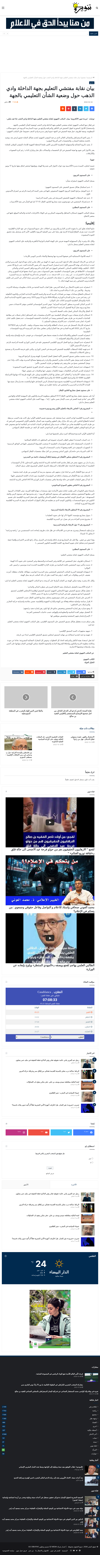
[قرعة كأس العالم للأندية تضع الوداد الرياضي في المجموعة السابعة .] (91, 1377)
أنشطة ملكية (92, 1430)
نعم (90, 1159)
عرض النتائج (50, 1173)
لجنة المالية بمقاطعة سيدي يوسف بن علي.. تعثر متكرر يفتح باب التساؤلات (63, 33)
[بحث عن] (97, 8)
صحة (95, 1442)
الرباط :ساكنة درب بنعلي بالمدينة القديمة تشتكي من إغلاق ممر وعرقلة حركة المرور (49, 1071)
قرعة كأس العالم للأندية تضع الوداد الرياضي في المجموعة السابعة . (59, 1374)
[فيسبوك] (92, 108)
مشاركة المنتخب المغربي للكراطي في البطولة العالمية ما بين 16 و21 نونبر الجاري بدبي (52, 1385)
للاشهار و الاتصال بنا (42, 1551)
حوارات (94, 1454)
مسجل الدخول (79, 779)
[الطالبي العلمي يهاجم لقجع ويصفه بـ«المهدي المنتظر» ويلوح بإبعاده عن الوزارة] (50, 938)
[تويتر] (86, 108)
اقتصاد (94, 1422)
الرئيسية (90, 77)
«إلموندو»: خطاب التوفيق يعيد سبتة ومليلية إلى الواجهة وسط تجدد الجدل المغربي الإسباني (51, 1467)
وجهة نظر (93, 1418)
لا (90, 1163)
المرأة (94, 1450)
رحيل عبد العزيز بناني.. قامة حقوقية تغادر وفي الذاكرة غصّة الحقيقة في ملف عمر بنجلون (47, 1060)
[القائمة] (3, 8)
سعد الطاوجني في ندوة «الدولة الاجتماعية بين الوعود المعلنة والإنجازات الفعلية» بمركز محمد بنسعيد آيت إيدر (44, 1530)
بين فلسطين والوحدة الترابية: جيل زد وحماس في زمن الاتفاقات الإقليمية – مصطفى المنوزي (19, 754)
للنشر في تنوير (55, 1551)
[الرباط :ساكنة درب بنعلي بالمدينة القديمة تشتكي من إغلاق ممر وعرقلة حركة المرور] (87, 1074)
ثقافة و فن (93, 1407)
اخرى (95, 1426)
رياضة (94, 1411)
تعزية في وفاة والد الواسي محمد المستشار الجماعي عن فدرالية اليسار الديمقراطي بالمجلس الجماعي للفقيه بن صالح (56, 1391)
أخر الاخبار (93, 1434)
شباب (95, 1438)
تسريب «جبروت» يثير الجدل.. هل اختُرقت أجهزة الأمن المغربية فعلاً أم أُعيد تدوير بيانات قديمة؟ (45, 1105)
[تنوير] (82, 8)
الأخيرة (74, 1184)
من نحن (31, 1551)
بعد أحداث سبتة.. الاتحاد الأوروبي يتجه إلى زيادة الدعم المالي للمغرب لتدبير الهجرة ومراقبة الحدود (48, 1478)
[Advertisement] (50, 54)
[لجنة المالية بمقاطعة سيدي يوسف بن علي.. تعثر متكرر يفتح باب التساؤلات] (87, 1085)
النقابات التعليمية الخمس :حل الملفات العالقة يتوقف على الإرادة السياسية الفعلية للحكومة (49, 739)
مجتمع (83, 77)
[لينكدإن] (80, 108)
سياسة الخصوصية (8, 1551)
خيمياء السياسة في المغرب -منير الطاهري (64, 1093)
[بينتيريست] (68, 108)
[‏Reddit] (62, 108)
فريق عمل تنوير (21, 1551)
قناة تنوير (93, 1446)
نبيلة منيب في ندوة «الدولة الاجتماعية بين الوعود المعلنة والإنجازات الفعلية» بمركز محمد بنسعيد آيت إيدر (46, 1508)
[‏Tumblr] (74, 108)
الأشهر (25, 1184)
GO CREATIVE (33, 1547)
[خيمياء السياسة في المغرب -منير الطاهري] (87, 1097)
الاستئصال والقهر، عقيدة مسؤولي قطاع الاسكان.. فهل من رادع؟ (82, 738)
